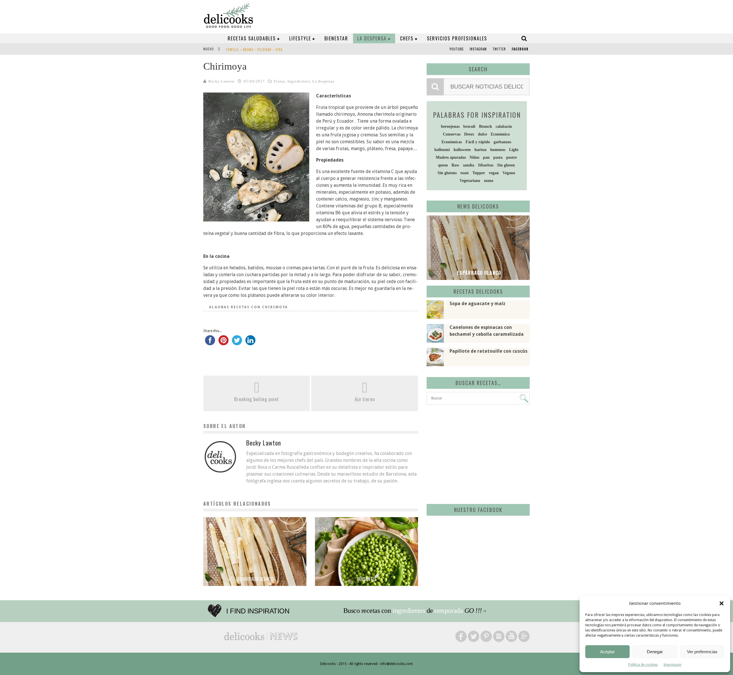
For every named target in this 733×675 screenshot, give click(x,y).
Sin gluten (506, 165)
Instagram (478, 49)
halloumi (442, 150)
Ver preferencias (702, 651)
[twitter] (237, 343)
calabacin (504, 126)
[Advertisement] (477, 453)
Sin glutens (447, 173)
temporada (448, 610)
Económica (500, 134)
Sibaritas (485, 165)
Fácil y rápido (478, 142)
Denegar (655, 651)
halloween (462, 150)
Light (514, 150)
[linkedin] (250, 343)
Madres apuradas (451, 157)
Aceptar (607, 651)
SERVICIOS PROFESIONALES (457, 38)
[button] (721, 603)
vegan (494, 173)
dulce (482, 134)
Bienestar (336, 38)
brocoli (469, 126)
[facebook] (210, 343)
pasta (498, 157)
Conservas (451, 134)
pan (486, 157)
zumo (488, 180)
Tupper (478, 173)
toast (464, 173)
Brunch (485, 126)
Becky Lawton (221, 81)
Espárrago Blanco (255, 579)
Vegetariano (470, 180)
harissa (480, 150)
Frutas (279, 81)
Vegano (509, 173)
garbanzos (502, 142)
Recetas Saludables (252, 38)
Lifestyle (300, 38)
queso (443, 165)
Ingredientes (298, 81)
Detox (469, 134)
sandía (468, 165)
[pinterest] (223, 343)
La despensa (372, 38)
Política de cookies (643, 665)
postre (511, 157)
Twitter (499, 49)
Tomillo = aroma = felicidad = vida (254, 49)
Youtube (457, 49)
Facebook (520, 49)
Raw (455, 165)
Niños (474, 157)
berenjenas (450, 126)
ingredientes (409, 610)
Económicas (452, 142)
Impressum (672, 665)
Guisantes (367, 579)
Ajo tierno (365, 399)
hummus (497, 150)
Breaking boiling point (256, 399)
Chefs (406, 38)
